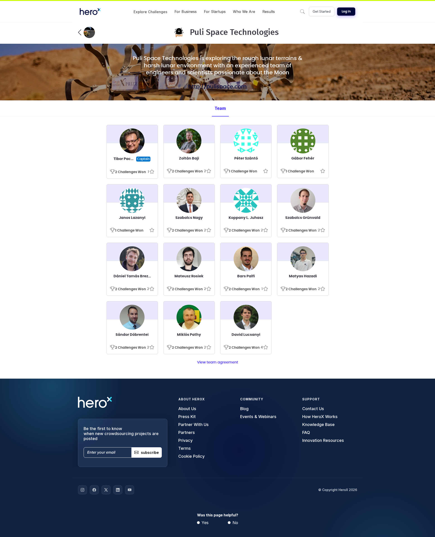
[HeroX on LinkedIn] (117, 489)
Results (268, 11)
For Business (185, 11)
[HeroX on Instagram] (82, 489)
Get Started (322, 11)
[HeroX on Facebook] (94, 489)
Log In (346, 11)
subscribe (150, 452)
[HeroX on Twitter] (106, 489)
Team (220, 108)
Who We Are (244, 11)
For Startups (215, 11)
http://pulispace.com (217, 87)
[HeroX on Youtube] (129, 489)
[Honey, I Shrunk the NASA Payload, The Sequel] (86, 32)
